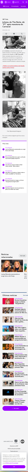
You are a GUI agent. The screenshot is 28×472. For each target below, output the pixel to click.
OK (14, 467)
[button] (12, 270)
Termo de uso (14, 451)
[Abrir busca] (23, 2)
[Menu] (26, 2)
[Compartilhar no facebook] (14, 33)
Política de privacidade (14, 448)
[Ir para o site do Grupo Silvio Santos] (12, 441)
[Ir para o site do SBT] (22, 441)
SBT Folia (5, 19)
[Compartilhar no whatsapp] (6, 33)
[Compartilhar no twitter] (22, 33)
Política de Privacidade (12, 463)
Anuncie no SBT (14, 446)
